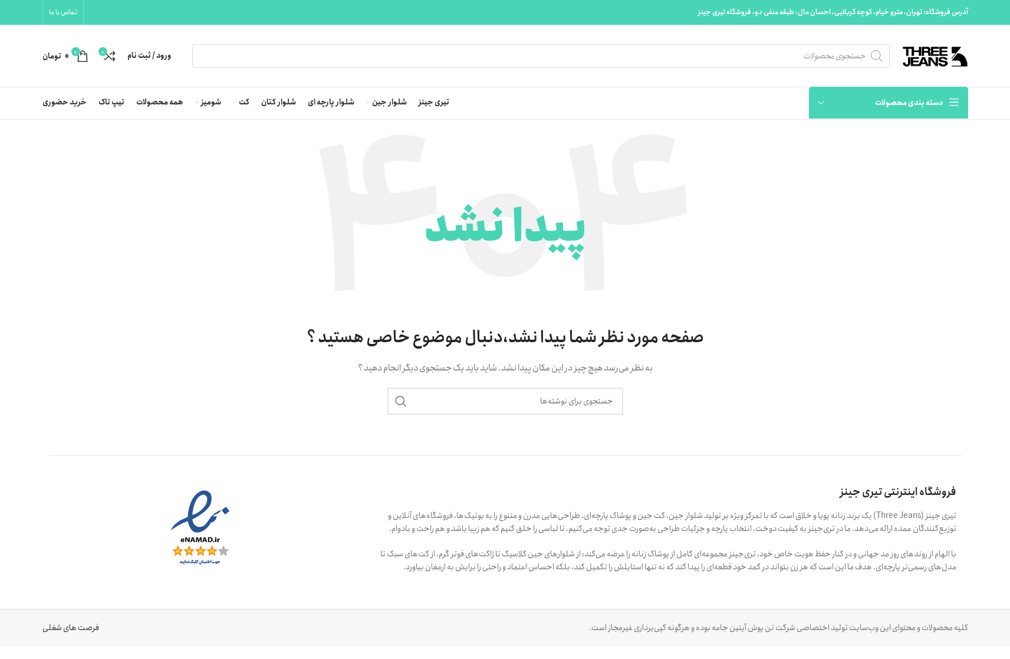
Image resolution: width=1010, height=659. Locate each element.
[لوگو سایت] (935, 54)
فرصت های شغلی (70, 627)
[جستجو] (400, 401)
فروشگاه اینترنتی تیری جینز (898, 492)
